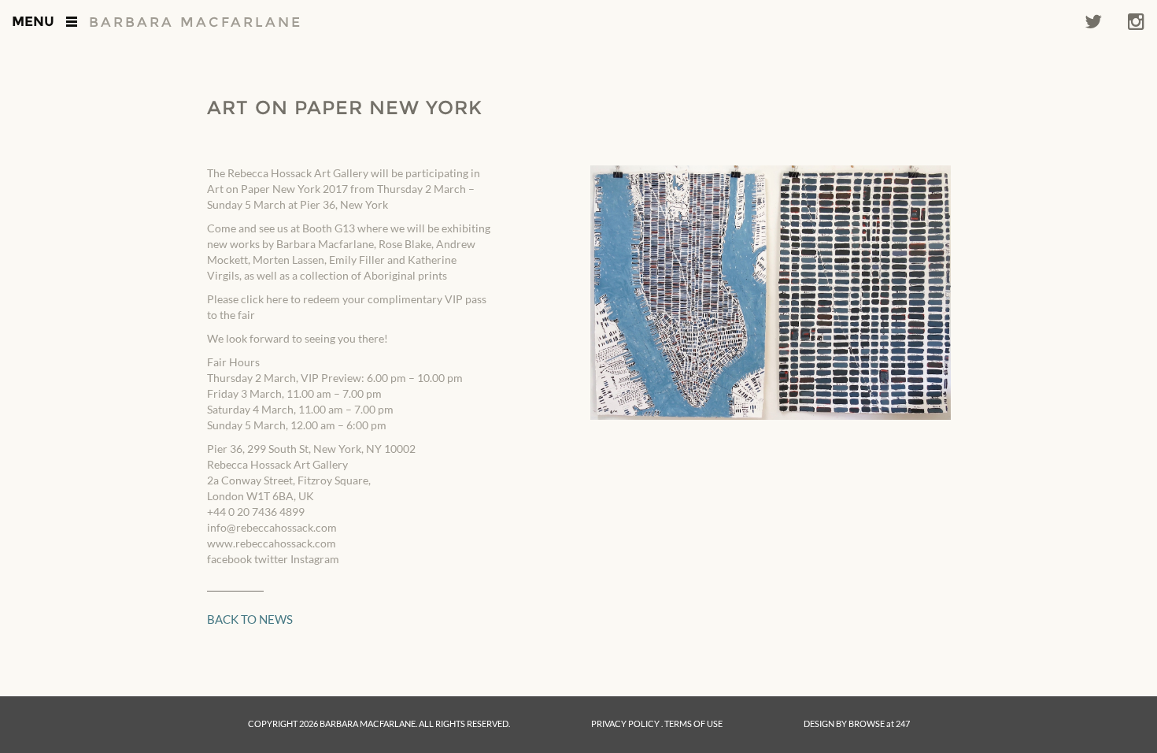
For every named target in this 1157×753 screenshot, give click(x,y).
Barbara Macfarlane (195, 22)
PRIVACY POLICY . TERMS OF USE (657, 723)
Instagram (1136, 21)
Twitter (1093, 21)
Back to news (250, 619)
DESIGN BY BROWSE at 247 (857, 723)
